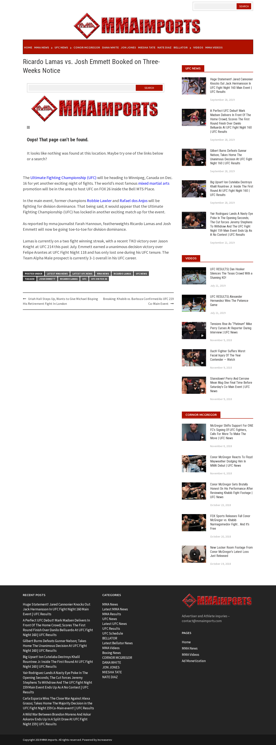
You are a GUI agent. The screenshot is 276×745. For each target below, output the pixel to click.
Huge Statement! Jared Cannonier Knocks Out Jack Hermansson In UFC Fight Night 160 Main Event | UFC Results (231, 85)
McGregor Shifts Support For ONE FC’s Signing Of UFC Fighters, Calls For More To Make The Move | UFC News (231, 432)
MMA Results (111, 614)
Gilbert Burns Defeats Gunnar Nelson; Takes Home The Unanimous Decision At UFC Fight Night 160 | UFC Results (231, 157)
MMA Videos (214, 47)
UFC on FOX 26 (99, 278)
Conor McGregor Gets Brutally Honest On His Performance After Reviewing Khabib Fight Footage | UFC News (231, 490)
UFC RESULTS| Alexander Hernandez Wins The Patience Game (229, 301)
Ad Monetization (194, 661)
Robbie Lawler (99, 200)
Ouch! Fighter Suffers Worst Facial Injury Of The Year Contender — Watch (227, 355)
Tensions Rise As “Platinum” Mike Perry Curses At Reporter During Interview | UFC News (231, 328)
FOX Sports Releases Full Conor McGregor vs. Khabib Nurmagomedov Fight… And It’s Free (230, 522)
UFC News (61, 47)
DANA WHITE (111, 662)
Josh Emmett (47, 278)
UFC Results (111, 628)
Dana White (110, 47)
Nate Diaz (164, 47)
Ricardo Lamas (122, 273)
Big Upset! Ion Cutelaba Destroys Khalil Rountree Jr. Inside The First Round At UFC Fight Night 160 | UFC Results (231, 188)
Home (28, 47)
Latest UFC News (82, 273)
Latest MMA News (57, 273)
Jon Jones (128, 47)
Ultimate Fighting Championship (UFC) (63, 177)
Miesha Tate (146, 47)
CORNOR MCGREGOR (117, 657)
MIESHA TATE (112, 672)
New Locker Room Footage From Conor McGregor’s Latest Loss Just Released (231, 552)
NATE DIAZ (110, 677)
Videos (198, 47)
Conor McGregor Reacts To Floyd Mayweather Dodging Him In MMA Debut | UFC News (231, 461)
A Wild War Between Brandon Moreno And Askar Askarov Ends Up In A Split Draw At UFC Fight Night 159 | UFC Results (57, 719)
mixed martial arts (153, 183)
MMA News (41, 47)
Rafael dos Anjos (133, 200)
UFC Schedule (112, 633)
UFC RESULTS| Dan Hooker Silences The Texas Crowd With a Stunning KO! (231, 273)
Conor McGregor (87, 47)
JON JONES (111, 667)
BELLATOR (109, 638)
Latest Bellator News (117, 643)
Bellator (181, 47)
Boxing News (111, 653)
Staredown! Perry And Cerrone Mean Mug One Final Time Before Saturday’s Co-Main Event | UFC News (231, 385)
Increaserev (105, 740)
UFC (84, 278)
